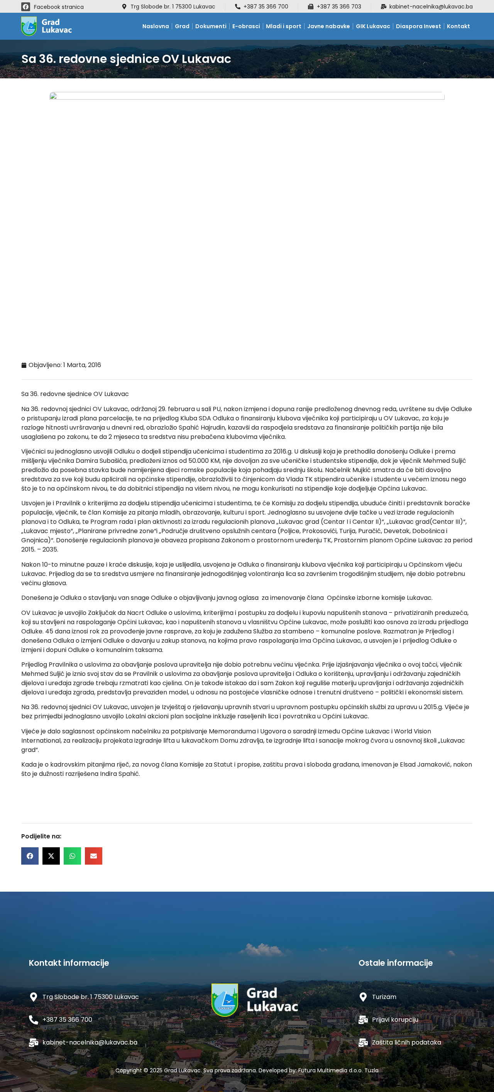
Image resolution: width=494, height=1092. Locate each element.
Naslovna (155, 26)
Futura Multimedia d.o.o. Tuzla (338, 1070)
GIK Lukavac (373, 26)
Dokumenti (211, 26)
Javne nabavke (328, 26)
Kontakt (458, 26)
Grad (182, 26)
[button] (30, 856)
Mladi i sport (283, 26)
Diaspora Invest (418, 26)
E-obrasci (246, 26)
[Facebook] (25, 6)
